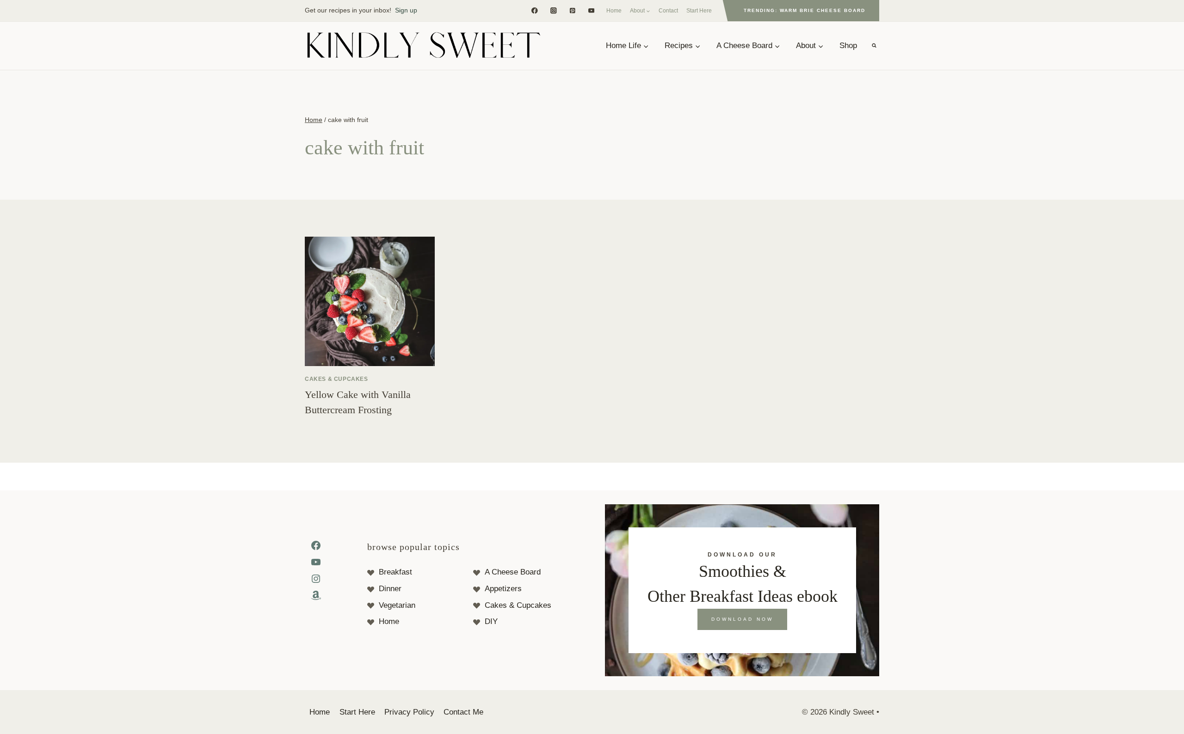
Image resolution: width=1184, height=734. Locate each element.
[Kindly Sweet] (423, 46)
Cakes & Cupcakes (336, 379)
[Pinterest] (572, 10)
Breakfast (395, 572)
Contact (668, 10)
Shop (848, 45)
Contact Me (463, 712)
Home (614, 10)
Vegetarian (397, 605)
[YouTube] (591, 10)
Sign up (406, 10)
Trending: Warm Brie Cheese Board (804, 10)
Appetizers (503, 588)
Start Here (699, 10)
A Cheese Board (513, 572)
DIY (491, 621)
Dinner (390, 588)
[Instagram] (553, 10)
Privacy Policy (409, 712)
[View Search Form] (874, 45)
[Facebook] (534, 10)
